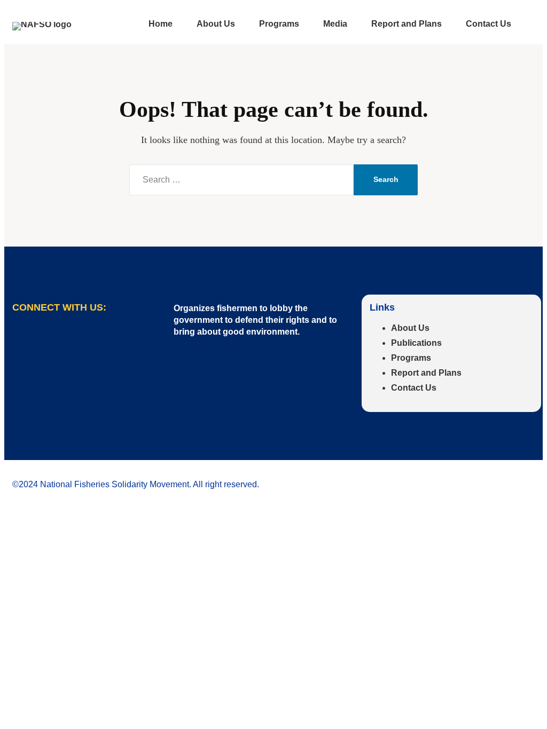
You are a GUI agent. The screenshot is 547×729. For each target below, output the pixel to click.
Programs (411, 357)
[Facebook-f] (25, 341)
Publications (416, 342)
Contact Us (413, 387)
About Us (410, 327)
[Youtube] (60, 341)
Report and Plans (426, 372)
